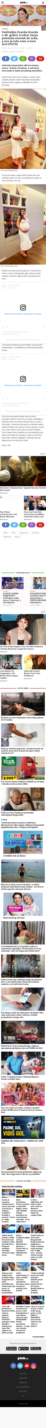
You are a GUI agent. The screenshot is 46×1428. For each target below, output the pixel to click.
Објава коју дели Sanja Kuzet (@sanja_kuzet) (23, 340)
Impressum (23, 1383)
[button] (3, 587)
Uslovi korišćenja (23, 1387)
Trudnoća (35, 533)
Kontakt (23, 1374)
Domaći (5, 29)
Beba (6, 533)
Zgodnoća (7, 537)
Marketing (23, 1378)
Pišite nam (23, 1391)
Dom (14, 533)
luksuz (17, 537)
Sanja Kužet (24, 533)
